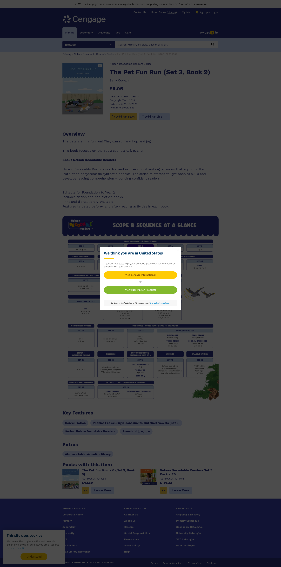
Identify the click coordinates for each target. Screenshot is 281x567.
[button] (178, 250)
